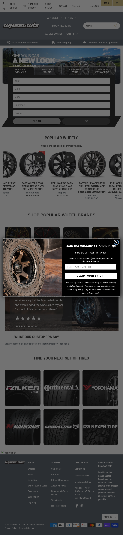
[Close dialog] (116, 242)
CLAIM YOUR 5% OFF (90, 275)
